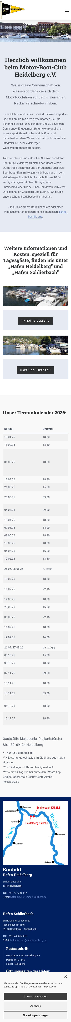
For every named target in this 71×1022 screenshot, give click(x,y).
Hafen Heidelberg (36, 320)
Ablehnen (35, 1005)
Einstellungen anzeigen (35, 1015)
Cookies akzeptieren (35, 996)
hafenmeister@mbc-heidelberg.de (28, 897)
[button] (65, 976)
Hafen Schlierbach (35, 370)
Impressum (50, 986)
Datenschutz (34, 986)
